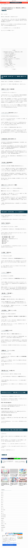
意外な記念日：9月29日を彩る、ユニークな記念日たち (12, 58)
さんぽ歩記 (3, 509)
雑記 (2, 530)
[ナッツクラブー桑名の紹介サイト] (14, 1)
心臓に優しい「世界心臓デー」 (9, 63)
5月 (2, 504)
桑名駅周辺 (3, 527)
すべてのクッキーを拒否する (12, 543)
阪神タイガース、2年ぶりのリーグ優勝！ (10, 57)
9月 (5, 10)
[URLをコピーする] (24, 458)
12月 (2, 495)
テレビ (3, 513)
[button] (4, 458)
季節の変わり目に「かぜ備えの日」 (10, 67)
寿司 (2, 520)
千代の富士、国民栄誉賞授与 (9, 56)
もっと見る (14, 69)
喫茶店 (3, 518)
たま (2, 511)
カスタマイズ (4, 543)
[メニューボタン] (1, 1)
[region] (9, 540)
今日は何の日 (3, 10)
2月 (2, 499)
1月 (2, 497)
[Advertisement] (14, 40)
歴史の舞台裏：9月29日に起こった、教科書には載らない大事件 (13, 51)
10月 (2, 492)
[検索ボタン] (27, 1)
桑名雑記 (3, 525)
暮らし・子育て (4, 523)
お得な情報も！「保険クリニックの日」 (10, 64)
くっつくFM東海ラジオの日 (8, 65)
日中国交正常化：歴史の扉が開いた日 (10, 55)
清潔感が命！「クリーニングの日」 (10, 66)
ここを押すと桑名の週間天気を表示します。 (15, 2)
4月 (2, 502)
